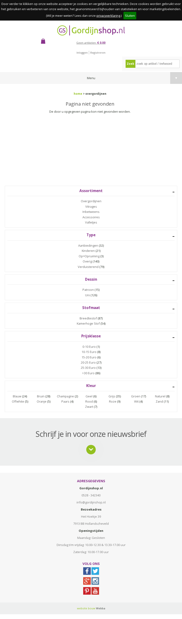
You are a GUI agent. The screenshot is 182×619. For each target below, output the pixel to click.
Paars (65, 401)
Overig (87, 261)
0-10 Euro (89, 346)
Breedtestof (88, 318)
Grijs (112, 396)
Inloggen (82, 52)
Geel (89, 396)
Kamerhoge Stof (88, 323)
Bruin (41, 396)
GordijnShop (91, 30)
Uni (87, 295)
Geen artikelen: (90, 42)
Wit (136, 401)
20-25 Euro (88, 362)
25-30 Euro (88, 367)
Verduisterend (88, 267)
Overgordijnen (91, 201)
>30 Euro (88, 373)
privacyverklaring (108, 15)
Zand (159, 401)
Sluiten (130, 15)
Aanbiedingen (88, 245)
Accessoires (91, 217)
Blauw (17, 396)
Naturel (160, 396)
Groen (135, 396)
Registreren (97, 52)
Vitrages (91, 206)
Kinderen (88, 251)
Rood (89, 401)
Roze (112, 401)
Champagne (65, 396)
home (78, 93)
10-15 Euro (89, 352)
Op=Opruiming (89, 256)
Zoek (130, 63)
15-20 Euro (89, 357)
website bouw (86, 608)
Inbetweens (91, 212)
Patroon (88, 290)
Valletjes (91, 222)
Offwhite (18, 401)
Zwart (89, 406)
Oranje (41, 401)
